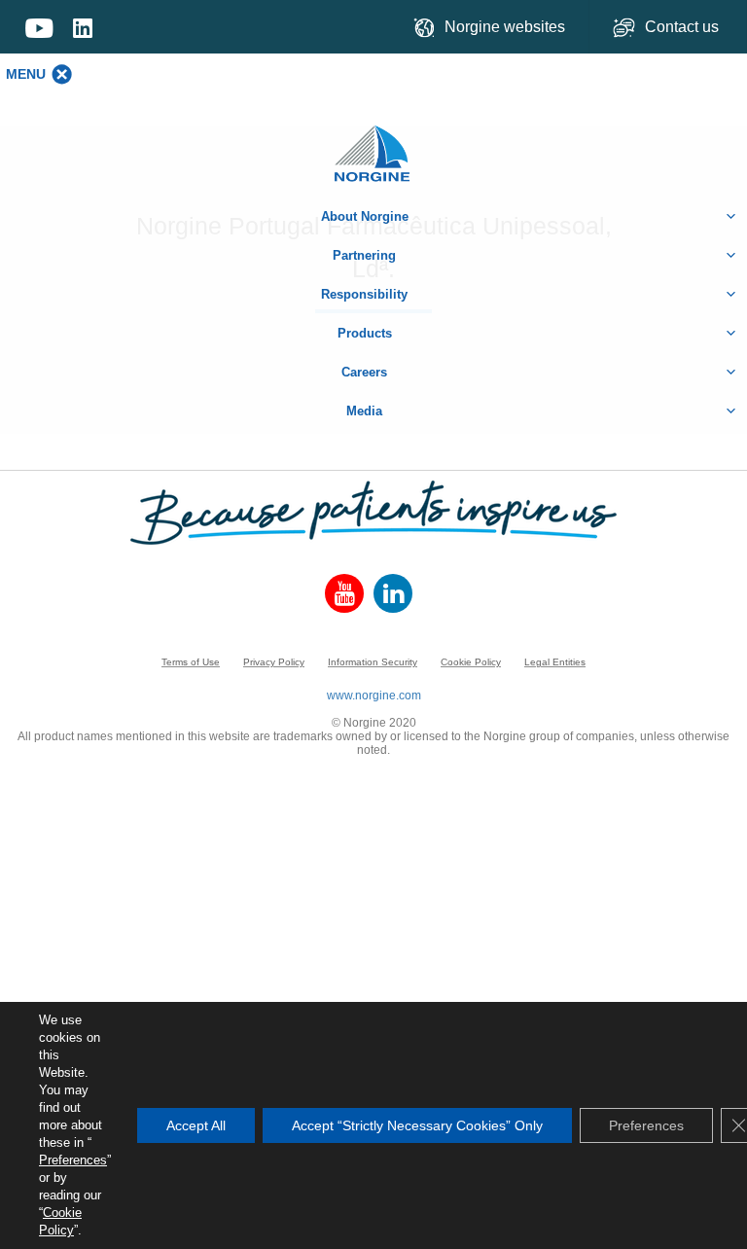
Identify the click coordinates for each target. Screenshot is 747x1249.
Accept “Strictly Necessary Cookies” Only (417, 1125)
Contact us (684, 26)
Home (373, 143)
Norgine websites (505, 26)
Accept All (196, 1125)
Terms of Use (190, 662)
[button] (26, 74)
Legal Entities (555, 662)
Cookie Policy (471, 662)
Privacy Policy (273, 662)
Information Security (372, 662)
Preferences (73, 1160)
